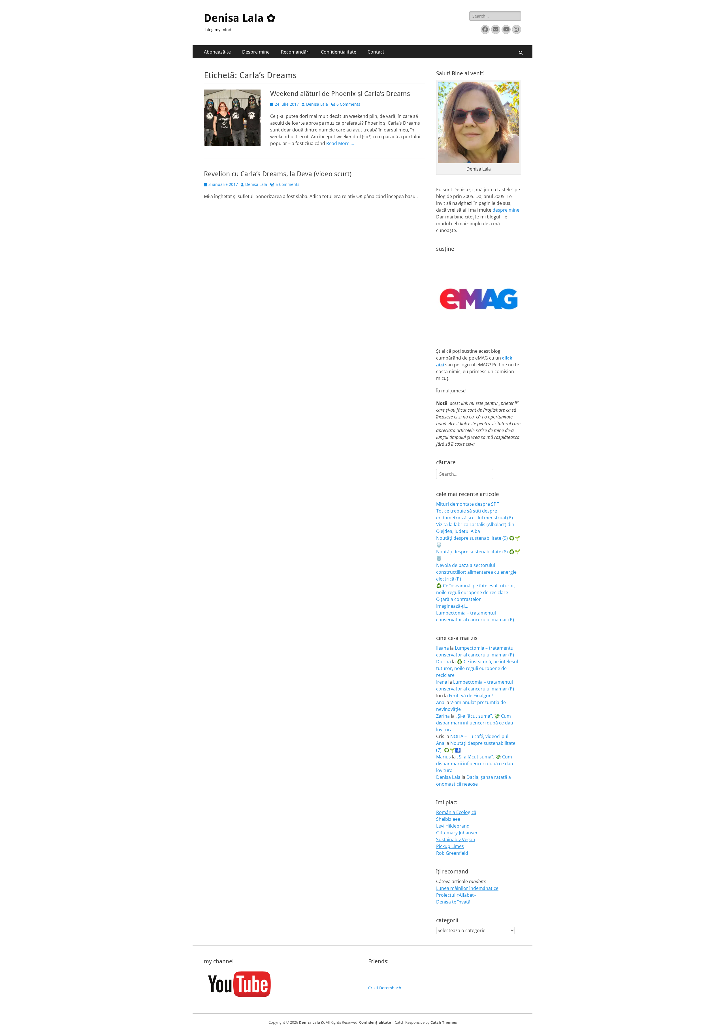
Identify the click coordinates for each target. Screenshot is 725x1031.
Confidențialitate (338, 52)
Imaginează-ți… (452, 606)
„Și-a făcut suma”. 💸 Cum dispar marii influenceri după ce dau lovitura (474, 723)
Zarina (443, 716)
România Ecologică (456, 812)
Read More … (340, 143)
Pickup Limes (450, 846)
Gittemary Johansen (457, 833)
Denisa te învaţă (453, 902)
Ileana (442, 648)
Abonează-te (217, 52)
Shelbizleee (448, 819)
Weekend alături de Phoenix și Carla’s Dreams (340, 94)
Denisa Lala (317, 104)
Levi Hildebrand (453, 826)
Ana (440, 702)
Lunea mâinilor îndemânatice (467, 888)
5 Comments (287, 184)
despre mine (505, 210)
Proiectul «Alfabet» (456, 895)
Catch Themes (443, 1022)
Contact (376, 52)
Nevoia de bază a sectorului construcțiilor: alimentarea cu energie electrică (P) (476, 572)
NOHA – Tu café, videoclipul (479, 736)
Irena (441, 682)
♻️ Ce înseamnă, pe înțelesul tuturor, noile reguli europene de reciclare (477, 668)
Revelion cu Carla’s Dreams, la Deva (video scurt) (277, 174)
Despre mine (256, 52)
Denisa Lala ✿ (240, 18)
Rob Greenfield (452, 853)
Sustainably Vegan (455, 839)
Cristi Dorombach (384, 987)
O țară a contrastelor (458, 599)
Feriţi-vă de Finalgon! (471, 695)
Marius (443, 757)
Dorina (443, 661)
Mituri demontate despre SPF (467, 504)
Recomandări (295, 52)
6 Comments (348, 104)
